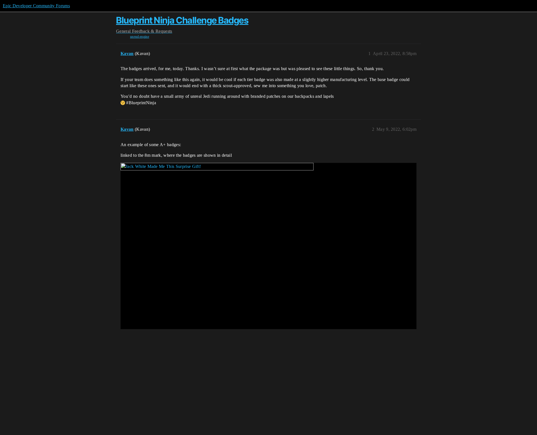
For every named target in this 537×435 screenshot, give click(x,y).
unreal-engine (139, 37)
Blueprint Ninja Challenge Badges (182, 20)
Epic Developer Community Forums (36, 5)
